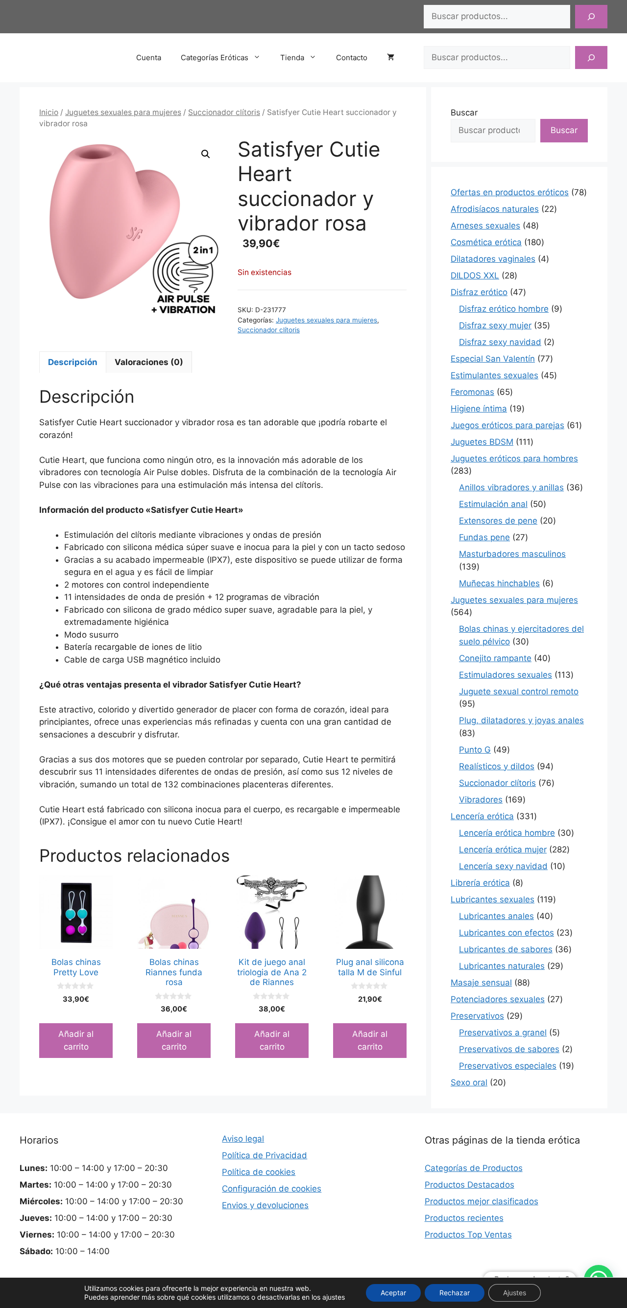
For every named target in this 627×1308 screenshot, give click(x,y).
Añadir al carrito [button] (76, 1040)
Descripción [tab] (72, 362)
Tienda (292, 57)
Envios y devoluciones (265, 1205)
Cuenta (148, 57)
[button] (206, 154)
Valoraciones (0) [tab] (149, 362)
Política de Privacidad (264, 1155)
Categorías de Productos (474, 1168)
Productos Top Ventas (468, 1234)
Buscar (464, 112)
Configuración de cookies (271, 1188)
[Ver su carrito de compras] (395, 57)
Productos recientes (464, 1218)
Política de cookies (258, 1172)
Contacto (351, 57)
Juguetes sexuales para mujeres (123, 112)
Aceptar (393, 1292)
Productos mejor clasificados (481, 1201)
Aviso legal (243, 1139)
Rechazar (454, 1292)
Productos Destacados (469, 1185)
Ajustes (514, 1292)
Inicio (48, 112)
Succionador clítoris (224, 112)
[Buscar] (591, 16)
